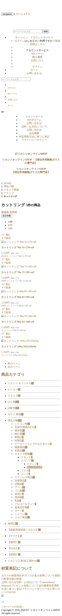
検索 (46, 31)
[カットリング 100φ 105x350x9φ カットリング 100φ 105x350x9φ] (19, 340)
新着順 (13, 212)
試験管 (13, 408)
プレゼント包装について (25, 585)
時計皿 (20, 433)
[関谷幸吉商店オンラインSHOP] (2, 595)
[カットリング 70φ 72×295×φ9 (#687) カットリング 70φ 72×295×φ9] (18, 266)
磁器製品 (21, 447)
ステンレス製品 (25, 477)
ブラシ (20, 487)
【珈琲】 (14, 542)
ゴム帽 (20, 490)
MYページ (37, 53)
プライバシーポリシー (34, 140)
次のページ (14, 366)
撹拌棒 (19, 497)
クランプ (27, 460)
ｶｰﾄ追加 (6, 238)
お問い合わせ (34, 73)
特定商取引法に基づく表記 (34, 136)
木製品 (20, 450)
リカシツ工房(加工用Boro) (24, 560)
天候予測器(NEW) (25, 427)
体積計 (13, 523)
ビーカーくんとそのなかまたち (33, 443)
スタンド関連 (23, 453)
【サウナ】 (15, 536)
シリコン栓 (22, 423)
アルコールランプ (25, 504)
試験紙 (19, 484)
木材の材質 (15, 579)
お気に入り (37, 60)
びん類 (13, 401)
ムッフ (25, 474)
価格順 (5, 212)
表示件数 (7, 216)
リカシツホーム (34, 116)
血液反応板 (22, 507)
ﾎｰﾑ (26, 14)
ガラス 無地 (16, 414)
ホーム (18, 14)
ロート (19, 510)
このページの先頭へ (12, 606)
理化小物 (15, 420)
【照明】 (14, 554)
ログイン (19, 40)
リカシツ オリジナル (21, 383)
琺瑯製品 (20, 480)
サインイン (34, 37)
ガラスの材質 (9, 575)
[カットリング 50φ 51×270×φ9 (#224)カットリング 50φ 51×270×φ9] (18, 241)
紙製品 (19, 437)
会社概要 (34, 133)
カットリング (35, 467)
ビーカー (14, 389)
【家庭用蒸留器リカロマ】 (24, 529)
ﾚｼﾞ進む (6, 234)
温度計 (19, 494)
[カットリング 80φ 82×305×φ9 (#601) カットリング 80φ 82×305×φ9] (18, 291)
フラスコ (14, 395)
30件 (10, 225)
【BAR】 (13, 548)
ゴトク (25, 470)
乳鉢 (18, 500)
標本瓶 (20, 430)
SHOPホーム (34, 119)
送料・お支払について (34, 126)
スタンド (26, 457)
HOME (7, 183)
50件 (10, 228)
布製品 (19, 440)
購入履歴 (37, 57)
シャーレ (21, 514)
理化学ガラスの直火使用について (36, 575)
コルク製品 (22, 517)
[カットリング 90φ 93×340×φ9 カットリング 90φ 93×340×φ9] (18, 316)
